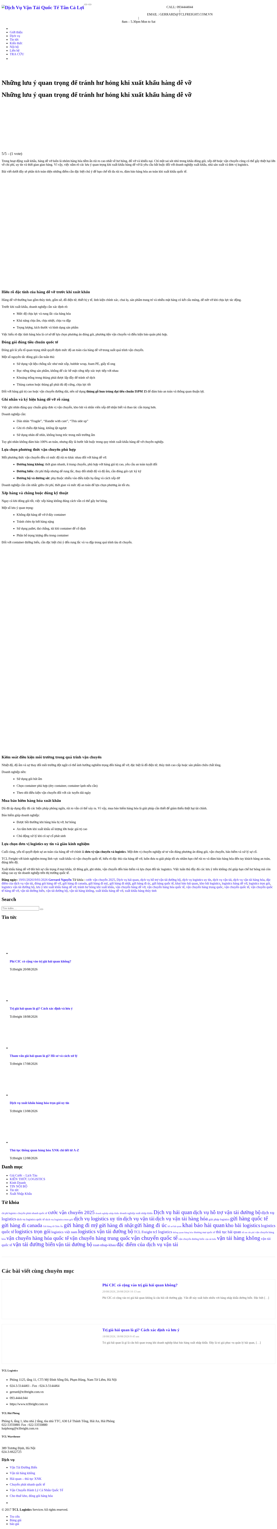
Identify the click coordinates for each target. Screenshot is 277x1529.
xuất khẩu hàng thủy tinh (141, 890)
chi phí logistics (9, 1213)
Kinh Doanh (18, 1182)
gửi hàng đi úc (141, 883)
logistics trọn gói (259, 883)
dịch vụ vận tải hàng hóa (249, 879)
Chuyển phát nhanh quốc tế (27, 1484)
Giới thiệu (16, 32)
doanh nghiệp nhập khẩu (107, 1213)
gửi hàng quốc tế (163, 883)
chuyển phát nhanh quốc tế (32, 1213)
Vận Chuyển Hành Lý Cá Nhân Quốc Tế (36, 1490)
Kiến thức (16, 43)
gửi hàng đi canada (74, 883)
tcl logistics (162, 1231)
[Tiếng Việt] (11, 58)
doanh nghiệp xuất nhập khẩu (136, 1213)
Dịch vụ (15, 36)
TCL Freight (143, 1232)
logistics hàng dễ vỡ (234, 883)
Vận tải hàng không (22, 1473)
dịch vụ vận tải (222, 879)
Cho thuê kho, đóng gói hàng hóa (31, 1496)
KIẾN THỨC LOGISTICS (27, 1179)
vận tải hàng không (81, 890)
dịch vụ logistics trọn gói (59, 1219)
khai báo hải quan (186, 883)
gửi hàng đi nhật (120, 883)
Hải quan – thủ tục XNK (26, 1478)
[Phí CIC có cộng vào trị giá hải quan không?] (51, 1314)
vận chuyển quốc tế (236, 887)
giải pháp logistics (219, 1219)
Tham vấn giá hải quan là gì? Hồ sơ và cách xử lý (43, 1056)
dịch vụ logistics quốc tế (31, 1219)
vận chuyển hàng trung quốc (204, 887)
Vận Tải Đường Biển (23, 1467)
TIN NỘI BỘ (18, 1186)
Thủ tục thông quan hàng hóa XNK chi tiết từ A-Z (44, 1150)
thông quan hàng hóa (183, 1232)
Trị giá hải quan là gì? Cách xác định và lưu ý (41, 1008)
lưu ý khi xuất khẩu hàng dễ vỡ (56, 887)
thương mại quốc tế (204, 1232)
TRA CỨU (17, 54)
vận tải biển (210, 1239)
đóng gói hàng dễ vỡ (47, 883)
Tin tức (14, 39)
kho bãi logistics (210, 883)
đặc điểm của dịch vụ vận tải (147, 1244)
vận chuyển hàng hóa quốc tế (166, 887)
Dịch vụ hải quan (128, 879)
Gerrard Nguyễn (60, 879)
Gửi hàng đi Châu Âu (53, 1226)
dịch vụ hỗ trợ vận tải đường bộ (160, 879)
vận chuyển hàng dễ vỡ (130, 887)
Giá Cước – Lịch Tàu (23, 1175)
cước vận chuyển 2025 (100, 879)
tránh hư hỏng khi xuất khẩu (96, 887)
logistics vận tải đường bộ (18, 887)
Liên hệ (14, 50)
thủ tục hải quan (228, 1232)
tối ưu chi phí (248, 1232)
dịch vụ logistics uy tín (196, 879)
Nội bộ (14, 47)
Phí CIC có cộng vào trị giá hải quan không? (40, 961)
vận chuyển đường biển (191, 1239)
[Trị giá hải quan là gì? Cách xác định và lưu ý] (51, 1358)
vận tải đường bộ (57, 890)
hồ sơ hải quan (174, 1226)
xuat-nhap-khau (104, 1245)
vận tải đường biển (32, 890)
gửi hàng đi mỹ (98, 883)
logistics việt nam (64, 1232)
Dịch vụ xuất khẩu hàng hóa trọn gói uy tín (39, 1103)
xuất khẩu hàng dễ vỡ (109, 890)
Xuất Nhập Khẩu (21, 1193)
